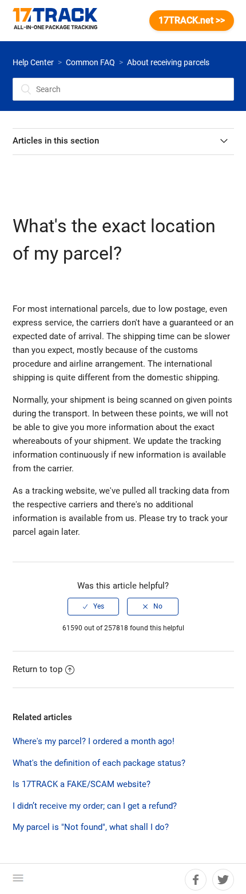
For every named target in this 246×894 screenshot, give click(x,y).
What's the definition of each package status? (99, 763)
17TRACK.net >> (191, 20)
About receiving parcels (168, 62)
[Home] (61, 20)
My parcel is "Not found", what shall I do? (91, 827)
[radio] (93, 606)
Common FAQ (90, 62)
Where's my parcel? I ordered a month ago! (93, 741)
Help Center (33, 62)
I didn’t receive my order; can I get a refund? (95, 806)
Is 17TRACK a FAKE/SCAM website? (81, 784)
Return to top (37, 669)
